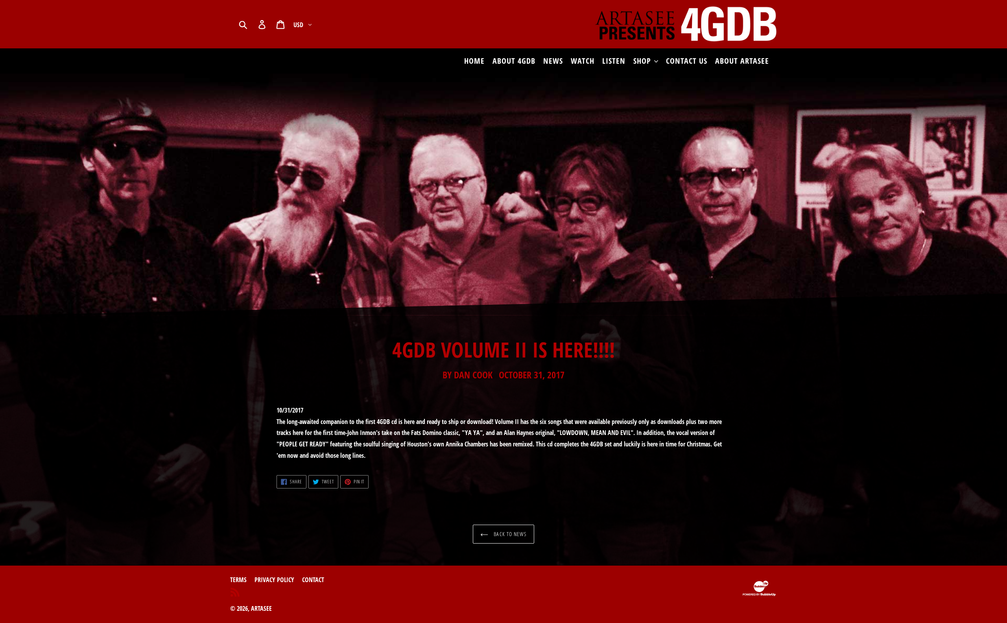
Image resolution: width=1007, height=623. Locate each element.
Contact (313, 579)
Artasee (261, 608)
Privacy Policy (274, 579)
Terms (238, 579)
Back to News (509, 534)
